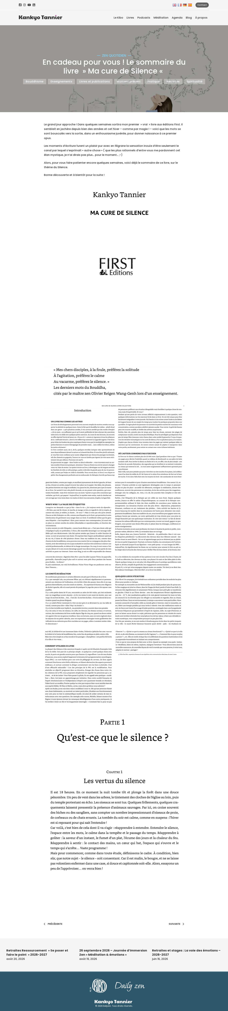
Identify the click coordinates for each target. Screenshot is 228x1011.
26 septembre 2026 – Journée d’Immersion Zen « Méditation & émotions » (113, 952)
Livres (130, 18)
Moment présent (129, 81)
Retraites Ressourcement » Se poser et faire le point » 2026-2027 (37, 952)
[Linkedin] (34, 5)
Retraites (173, 81)
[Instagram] (24, 5)
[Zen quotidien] (40, 17)
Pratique (154, 81)
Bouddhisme (35, 81)
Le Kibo (118, 18)
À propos (201, 18)
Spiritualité (194, 81)
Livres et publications (94, 81)
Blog (189, 18)
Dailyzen (107, 1005)
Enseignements (61, 81)
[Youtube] (29, 5)
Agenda (177, 18)
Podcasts (143, 18)
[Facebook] (20, 5)
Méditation (161, 18)
